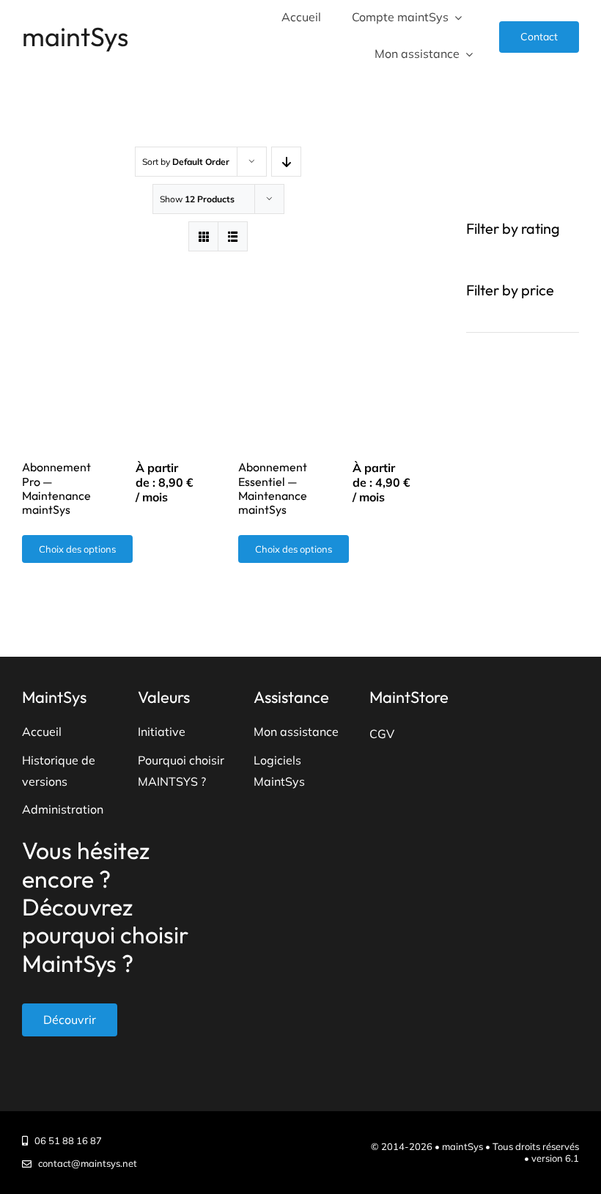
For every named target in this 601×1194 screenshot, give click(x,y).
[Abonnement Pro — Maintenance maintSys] (110, 347)
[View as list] (232, 236)
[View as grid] (203, 236)
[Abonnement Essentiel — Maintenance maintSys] (326, 347)
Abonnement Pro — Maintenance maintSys (56, 488)
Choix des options (77, 549)
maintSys (75, 36)
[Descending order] (286, 161)
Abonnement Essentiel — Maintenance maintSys (272, 488)
